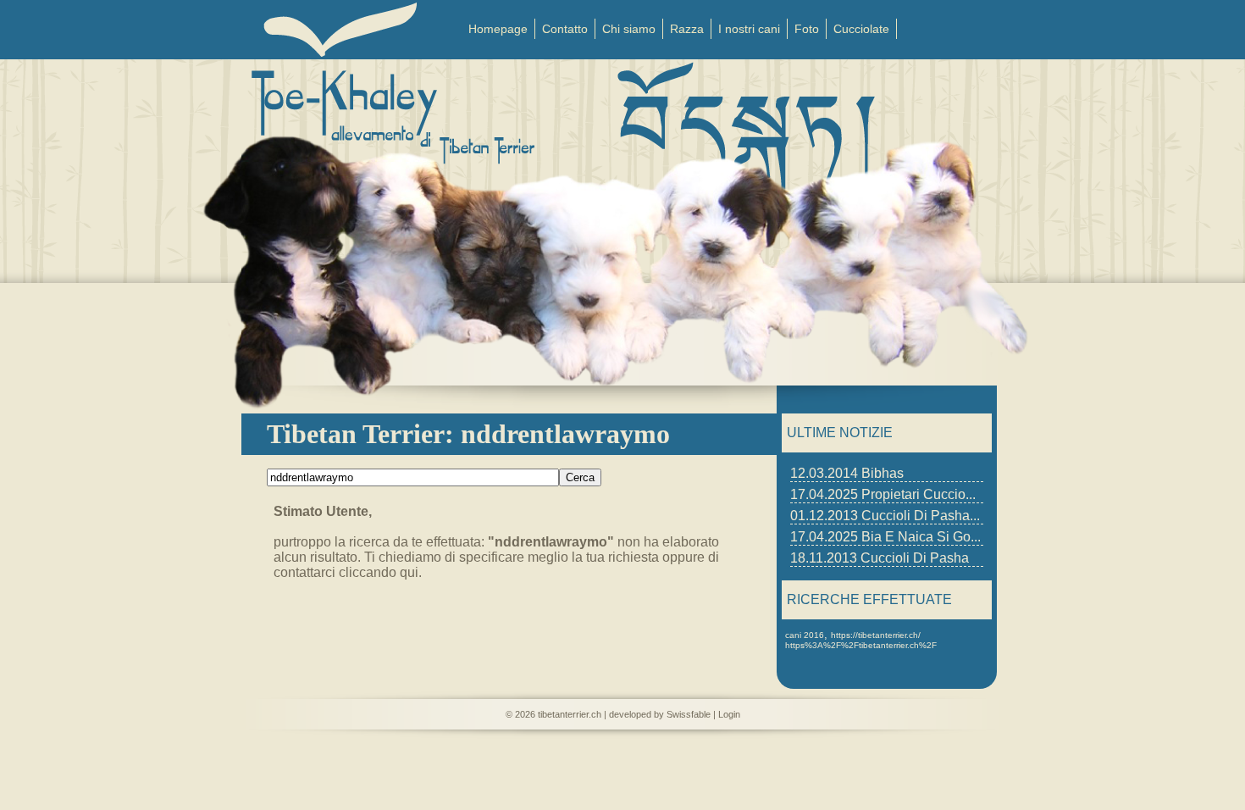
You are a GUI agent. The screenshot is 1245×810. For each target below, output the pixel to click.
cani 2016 (804, 635)
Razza (687, 29)
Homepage (498, 29)
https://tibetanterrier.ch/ (876, 635)
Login (729, 714)
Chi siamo (629, 29)
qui (409, 572)
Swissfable (689, 714)
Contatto (565, 29)
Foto (806, 29)
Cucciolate (861, 29)
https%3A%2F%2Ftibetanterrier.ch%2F (861, 645)
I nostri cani (749, 29)
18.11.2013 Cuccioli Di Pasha (879, 558)
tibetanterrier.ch (569, 714)
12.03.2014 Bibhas (847, 473)
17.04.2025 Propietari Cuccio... (883, 494)
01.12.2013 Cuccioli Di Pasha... (885, 515)
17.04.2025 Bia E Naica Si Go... (885, 537)
